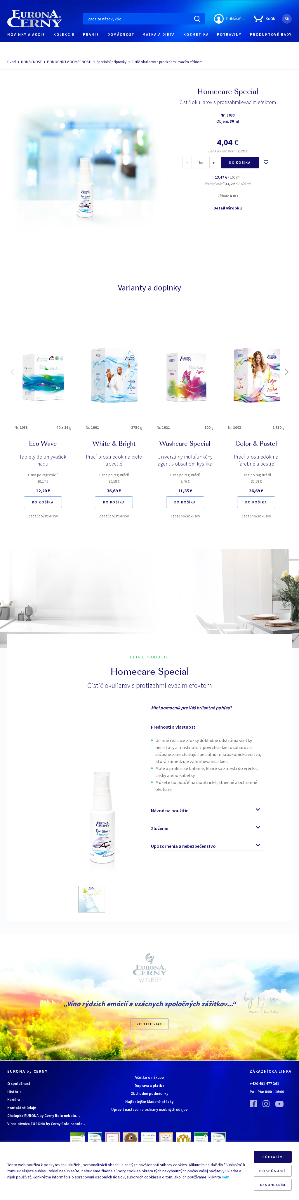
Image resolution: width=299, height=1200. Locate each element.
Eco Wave (43, 444)
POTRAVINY (229, 34)
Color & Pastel (256, 444)
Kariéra (13, 1099)
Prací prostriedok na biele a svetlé (114, 460)
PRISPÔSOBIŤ (272, 1171)
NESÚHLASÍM (273, 1185)
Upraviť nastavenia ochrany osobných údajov (149, 1109)
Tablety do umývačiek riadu (42, 460)
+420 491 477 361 (264, 1083)
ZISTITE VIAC (150, 1024)
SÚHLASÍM (273, 1157)
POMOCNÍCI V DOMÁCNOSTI (69, 61)
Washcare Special (185, 444)
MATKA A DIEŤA (158, 34)
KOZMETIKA (196, 34)
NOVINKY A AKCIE (26, 34)
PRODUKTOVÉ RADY (271, 34)
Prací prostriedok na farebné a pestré (256, 460)
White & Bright (114, 444)
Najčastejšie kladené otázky (149, 1101)
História (14, 1091)
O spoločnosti (19, 1083)
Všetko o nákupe (149, 1077)
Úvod (11, 61)
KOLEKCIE (64, 34)
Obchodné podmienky (149, 1093)
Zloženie (159, 828)
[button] (12, 372)
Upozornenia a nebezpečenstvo (183, 846)
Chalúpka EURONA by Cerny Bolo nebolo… (43, 1115)
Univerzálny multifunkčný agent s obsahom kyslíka (185, 460)
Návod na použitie (169, 810)
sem (226, 1177)
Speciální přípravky (111, 61)
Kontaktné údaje (21, 1107)
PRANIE (91, 34)
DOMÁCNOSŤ (120, 34)
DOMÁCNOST (31, 61)
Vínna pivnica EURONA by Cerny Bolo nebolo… (46, 1123)
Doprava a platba (149, 1085)
